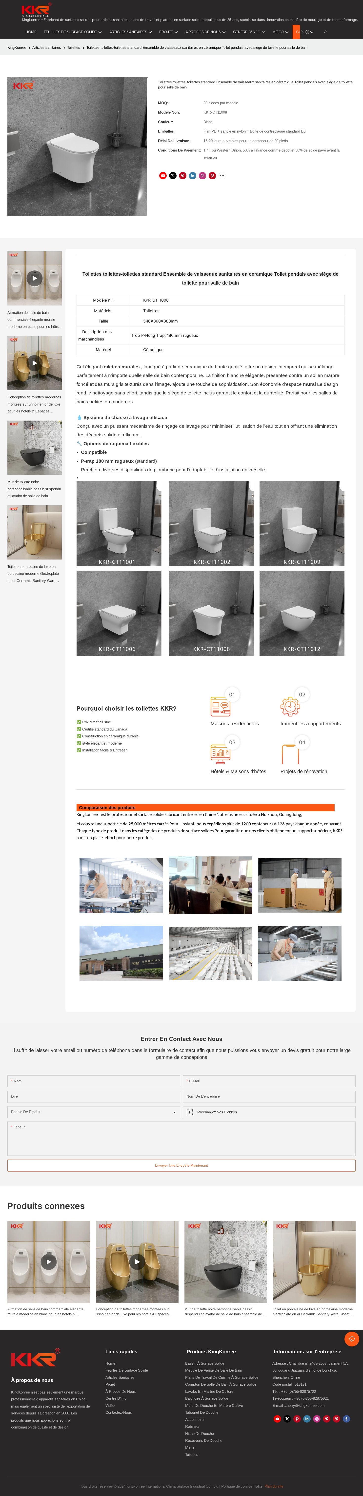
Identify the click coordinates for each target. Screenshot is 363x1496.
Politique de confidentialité (242, 1486)
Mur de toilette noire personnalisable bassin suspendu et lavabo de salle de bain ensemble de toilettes (34, 490)
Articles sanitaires (46, 47)
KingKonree (16, 47)
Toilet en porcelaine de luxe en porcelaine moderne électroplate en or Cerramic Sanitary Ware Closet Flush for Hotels (33, 574)
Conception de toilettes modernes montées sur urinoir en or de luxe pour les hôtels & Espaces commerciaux (34, 405)
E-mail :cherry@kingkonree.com (298, 1405)
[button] (302, 32)
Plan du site (273, 1486)
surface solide (150, 815)
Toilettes (73, 47)
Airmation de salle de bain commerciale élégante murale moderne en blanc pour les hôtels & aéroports (34, 320)
